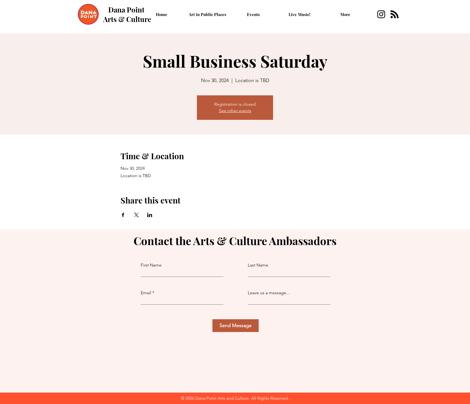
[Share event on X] (136, 215)
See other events (235, 110)
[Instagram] (381, 14)
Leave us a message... (268, 293)
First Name (151, 265)
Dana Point (126, 9)
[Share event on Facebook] (123, 215)
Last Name (258, 265)
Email (146, 293)
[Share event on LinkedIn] (149, 215)
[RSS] (394, 14)
